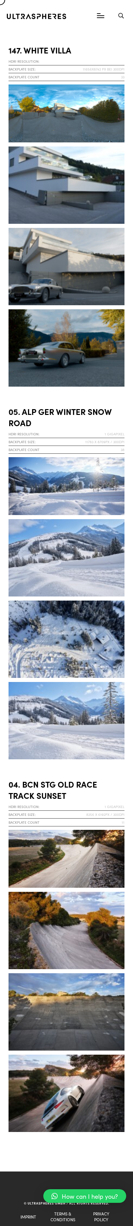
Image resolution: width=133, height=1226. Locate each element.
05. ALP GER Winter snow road (60, 417)
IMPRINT (28, 1217)
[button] (84, 1196)
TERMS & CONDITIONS (62, 1216)
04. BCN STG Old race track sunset (53, 789)
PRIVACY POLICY (101, 1216)
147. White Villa (40, 50)
